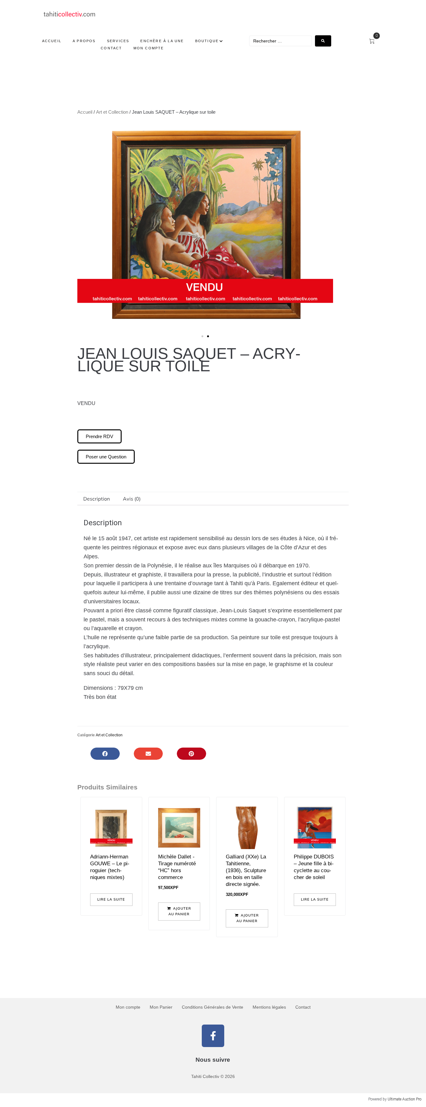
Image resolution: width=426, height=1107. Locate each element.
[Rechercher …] (280, 41)
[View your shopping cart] (374, 41)
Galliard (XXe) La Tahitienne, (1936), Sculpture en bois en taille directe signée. (246, 870)
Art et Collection (112, 112)
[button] (84, 228)
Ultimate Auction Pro (404, 1099)
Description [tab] (96, 499)
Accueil (84, 112)
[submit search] (323, 41)
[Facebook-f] (213, 1036)
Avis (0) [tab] (132, 499)
